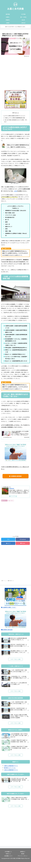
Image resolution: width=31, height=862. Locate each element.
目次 (13, 113)
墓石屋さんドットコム (10, 768)
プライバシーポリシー (23, 856)
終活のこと (5, 500)
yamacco (11, 488)
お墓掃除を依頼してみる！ (9, 607)
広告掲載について (8, 856)
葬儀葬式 (12, 500)
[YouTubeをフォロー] (16, 496)
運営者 (22, 853)
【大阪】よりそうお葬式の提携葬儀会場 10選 (14, 118)
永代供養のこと (8, 851)
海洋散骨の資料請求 (16, 476)
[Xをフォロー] (12, 496)
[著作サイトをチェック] (10, 496)
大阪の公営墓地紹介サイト (11, 770)
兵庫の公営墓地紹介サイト (11, 766)
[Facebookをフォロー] (14, 496)
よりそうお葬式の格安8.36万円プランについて (14, 115)
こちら (15, 191)
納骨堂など (22, 851)
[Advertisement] (15, 73)
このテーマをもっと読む (15, 659)
